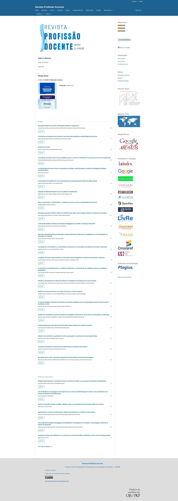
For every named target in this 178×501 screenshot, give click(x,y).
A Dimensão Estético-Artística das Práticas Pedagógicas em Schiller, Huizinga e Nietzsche (66, 224)
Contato (98, 10)
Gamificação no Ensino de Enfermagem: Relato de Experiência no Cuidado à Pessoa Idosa (66, 412)
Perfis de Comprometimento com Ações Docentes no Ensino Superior (60, 291)
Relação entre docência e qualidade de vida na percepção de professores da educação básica (67, 336)
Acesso (52, 10)
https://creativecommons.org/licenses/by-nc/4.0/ (57, 481)
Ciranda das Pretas (44, 147)
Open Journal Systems (124, 277)
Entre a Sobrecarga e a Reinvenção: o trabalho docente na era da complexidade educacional (67, 202)
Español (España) (123, 81)
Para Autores (121, 61)
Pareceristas (108, 10)
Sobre (48, 14)
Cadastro (60, 10)
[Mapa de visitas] (129, 126)
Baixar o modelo (125, 47)
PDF (42, 131)
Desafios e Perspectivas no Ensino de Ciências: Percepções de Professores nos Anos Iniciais (67, 281)
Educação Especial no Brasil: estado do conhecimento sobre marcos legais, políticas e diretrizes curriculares (72, 213)
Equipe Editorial (78, 10)
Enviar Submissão (124, 39)
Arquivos (44, 10)
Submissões (89, 10)
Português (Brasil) (123, 75)
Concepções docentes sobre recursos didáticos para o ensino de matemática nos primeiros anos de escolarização (74, 158)
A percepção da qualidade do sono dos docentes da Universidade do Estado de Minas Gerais (67, 181)
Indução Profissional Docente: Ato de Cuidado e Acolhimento (57, 191)
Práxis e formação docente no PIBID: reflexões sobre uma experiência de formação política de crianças (71, 404)
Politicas (39, 14)
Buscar (68, 10)
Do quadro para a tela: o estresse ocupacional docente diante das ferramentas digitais (65, 357)
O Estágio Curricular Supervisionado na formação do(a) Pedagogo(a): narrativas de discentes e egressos (71, 257)
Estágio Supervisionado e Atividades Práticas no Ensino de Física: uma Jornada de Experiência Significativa (72, 381)
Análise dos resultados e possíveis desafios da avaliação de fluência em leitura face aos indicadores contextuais (73, 314)
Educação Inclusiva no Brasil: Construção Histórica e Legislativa (58, 126)
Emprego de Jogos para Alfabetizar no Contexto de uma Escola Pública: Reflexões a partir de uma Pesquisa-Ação (74, 435)
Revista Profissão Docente (49, 6)
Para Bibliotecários (123, 64)
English (120, 78)
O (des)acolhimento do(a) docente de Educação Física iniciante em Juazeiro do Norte (65, 325)
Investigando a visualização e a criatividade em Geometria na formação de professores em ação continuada (72, 247)
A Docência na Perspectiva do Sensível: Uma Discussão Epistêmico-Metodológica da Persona (67, 136)
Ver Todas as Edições (44, 446)
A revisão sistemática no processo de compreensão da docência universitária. (63, 347)
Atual (36, 10)
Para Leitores (121, 58)
